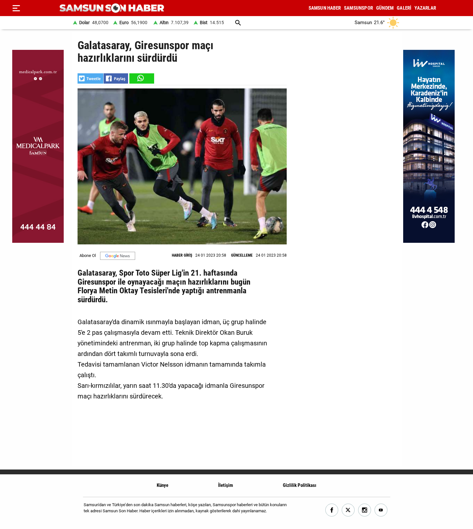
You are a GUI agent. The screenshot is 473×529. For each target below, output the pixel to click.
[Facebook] (332, 510)
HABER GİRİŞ (182, 255)
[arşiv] (238, 22)
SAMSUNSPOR (358, 8)
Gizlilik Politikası (299, 485)
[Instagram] (364, 510)
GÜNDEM (385, 8)
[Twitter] (348, 510)
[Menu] (16, 8)
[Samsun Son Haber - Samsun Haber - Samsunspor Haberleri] (112, 8)
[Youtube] (381, 510)
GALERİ (404, 8)
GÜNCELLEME (242, 255)
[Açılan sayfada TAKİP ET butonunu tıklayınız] (117, 256)
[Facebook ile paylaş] (116, 78)
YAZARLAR (425, 8)
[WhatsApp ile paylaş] (141, 78)
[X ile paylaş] (90, 78)
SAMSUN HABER (325, 8)
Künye (162, 485)
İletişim (225, 485)
